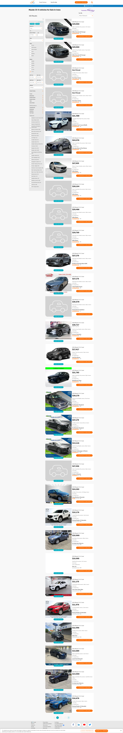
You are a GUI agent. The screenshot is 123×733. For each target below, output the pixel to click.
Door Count (32, 102)
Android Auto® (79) (36, 122)
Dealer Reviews (42, 2)
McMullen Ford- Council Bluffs (79, 125)
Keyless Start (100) (35, 150)
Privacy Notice (45, 722)
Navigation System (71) (36, 161)
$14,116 (75, 443)
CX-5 (33, 71)
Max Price (39, 80)
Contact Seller (84, 36)
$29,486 (75, 209)
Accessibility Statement (59, 723)
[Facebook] (73, 725)
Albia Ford (74, 635)
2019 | (78, 113)
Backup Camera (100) (36, 129)
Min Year (31, 75)
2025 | (78, 21)
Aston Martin (34, 49)
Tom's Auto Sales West (77, 589)
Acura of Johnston (76, 334)
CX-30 (33, 69)
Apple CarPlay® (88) (36, 124)
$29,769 (75, 233)
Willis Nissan (75, 171)
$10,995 (75, 559)
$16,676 (75, 698)
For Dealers (57, 722)
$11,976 (75, 605)
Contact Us (33, 725)
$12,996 (75, 628)
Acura (33, 45)
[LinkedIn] (79, 725)
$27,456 (75, 466)
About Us (32, 723)
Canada (34, 722)
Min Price (31, 80)
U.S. (32, 722)
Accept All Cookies (101, 730)
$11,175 (75, 582)
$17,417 (75, 349)
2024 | (78, 253)
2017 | (78, 441)
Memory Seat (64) (35, 159)
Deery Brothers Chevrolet (78, 497)
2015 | (78, 510)
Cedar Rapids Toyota (77, 286)
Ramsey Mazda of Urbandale (79, 520)
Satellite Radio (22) (35, 178)
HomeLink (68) (35, 146)
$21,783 (75, 373)
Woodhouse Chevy (76, 380)
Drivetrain (32, 109)
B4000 (33, 65)
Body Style (32, 95)
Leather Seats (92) (35, 155)
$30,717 (75, 325)
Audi (32, 51)
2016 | (78, 347)
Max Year (38, 75)
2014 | (78, 602)
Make (31, 43)
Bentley (33, 53)
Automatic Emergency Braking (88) (36, 127)
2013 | (78, 556)
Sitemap (32, 726)
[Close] (121, 730)
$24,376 (75, 140)
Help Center (45, 728)
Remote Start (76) (35, 174)
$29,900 (75, 24)
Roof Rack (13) (34, 176)
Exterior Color (32, 97)
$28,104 (75, 186)
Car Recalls (33, 728)
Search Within (32, 32)
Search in (31, 26)
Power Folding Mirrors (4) (37, 163)
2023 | (78, 322)
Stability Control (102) (36, 180)
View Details (59, 38)
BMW (33, 55)
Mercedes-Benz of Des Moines (79, 148)
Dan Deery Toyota (76, 77)
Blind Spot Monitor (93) (36, 131)
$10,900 (75, 535)
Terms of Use (45, 725)
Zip (38, 32)
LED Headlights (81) (36, 157)
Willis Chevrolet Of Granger (79, 32)
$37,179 (75, 420)
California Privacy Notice (47, 723)
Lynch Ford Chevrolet (77, 658)
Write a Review (81, 2)
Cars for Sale (54, 2)
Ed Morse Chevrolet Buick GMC (79, 263)
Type (31, 38)
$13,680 (75, 651)
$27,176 (75, 279)
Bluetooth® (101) (35, 133)
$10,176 (75, 512)
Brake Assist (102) (35, 135)
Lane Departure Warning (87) (37, 153)
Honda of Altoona (76, 474)
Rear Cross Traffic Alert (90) (37, 172)
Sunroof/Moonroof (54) (36, 182)
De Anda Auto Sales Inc (77, 543)
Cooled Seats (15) (35, 139)
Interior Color (32, 99)
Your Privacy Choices (58, 725)
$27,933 (75, 163)
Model (31, 59)
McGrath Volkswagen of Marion (80, 451)
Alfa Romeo (34, 47)
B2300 (33, 63)
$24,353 (75, 489)
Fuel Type (32, 112)
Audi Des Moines (76, 357)
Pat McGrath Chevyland (78, 404)
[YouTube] (84, 725)
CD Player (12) (34, 137)
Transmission (32, 107)
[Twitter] (90, 725)
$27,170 (75, 256)
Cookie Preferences (58, 726)
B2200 (33, 61)
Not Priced (76, 70)
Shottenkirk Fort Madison (78, 309)
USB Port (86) (34, 184)
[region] (61, 731)
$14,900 (75, 674)
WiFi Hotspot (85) (35, 186)
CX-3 (33, 67)
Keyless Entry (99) (35, 148)
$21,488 (75, 116)
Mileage (31, 85)
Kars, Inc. (74, 566)
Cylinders (32, 111)
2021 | (78, 138)
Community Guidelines (47, 726)
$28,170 (75, 396)
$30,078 (75, 302)
